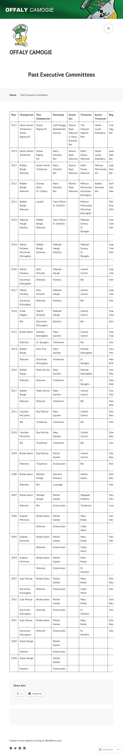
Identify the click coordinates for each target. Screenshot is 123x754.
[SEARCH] (108, 28)
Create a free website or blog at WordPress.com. (36, 740)
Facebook (11, 748)
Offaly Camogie (31, 52)
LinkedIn (24, 748)
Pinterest (20, 748)
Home (13, 95)
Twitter (15, 748)
